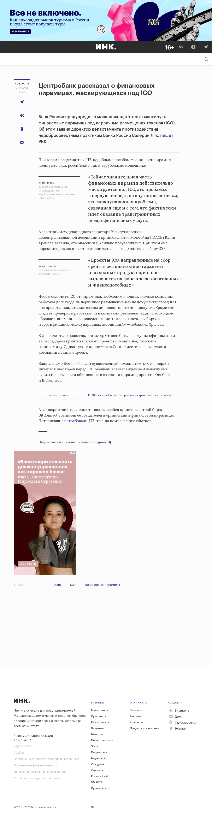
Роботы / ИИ (99, 776)
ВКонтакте (181, 710)
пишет (166, 136)
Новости (97, 734)
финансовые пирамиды (102, 585)
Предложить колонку (144, 728)
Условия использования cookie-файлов (40, 772)
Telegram (181, 728)
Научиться (98, 758)
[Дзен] (193, 47)
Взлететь (97, 728)
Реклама (136, 716)
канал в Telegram (92, 442)
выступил (139, 335)
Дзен (178, 716)
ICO (73, 585)
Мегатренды (99, 710)
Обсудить (98, 764)
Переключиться (102, 740)
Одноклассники (185, 722)
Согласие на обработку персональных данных (46, 759)
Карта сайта (22, 746)
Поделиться (99, 752)
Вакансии (136, 710)
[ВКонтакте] (181, 47)
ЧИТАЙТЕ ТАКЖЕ (59, 395)
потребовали (76, 421)
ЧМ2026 (97, 782)
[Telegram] (206, 47)
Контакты (136, 722)
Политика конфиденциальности (35, 765)
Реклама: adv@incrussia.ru (33, 735)
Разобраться (100, 722)
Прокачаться (100, 788)
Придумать (98, 716)
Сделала (97, 770)
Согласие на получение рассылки (37, 778)
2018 (57, 585)
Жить (94, 746)
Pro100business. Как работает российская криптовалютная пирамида (129, 395)
